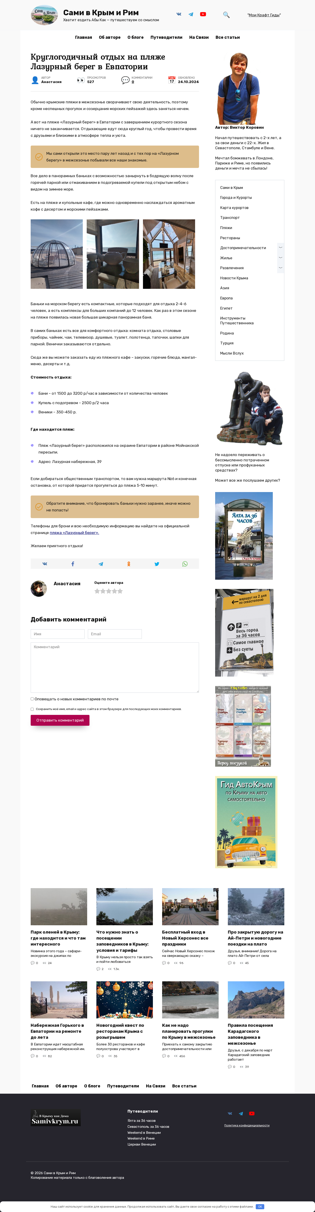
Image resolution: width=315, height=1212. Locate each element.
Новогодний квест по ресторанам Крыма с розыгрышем (120, 1031)
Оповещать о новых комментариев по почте (77, 699)
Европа (226, 298)
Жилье (226, 258)
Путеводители (166, 37)
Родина (227, 333)
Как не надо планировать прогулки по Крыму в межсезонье (189, 1031)
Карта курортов (234, 208)
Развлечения (232, 268)
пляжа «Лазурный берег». (74, 532)
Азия (224, 288)
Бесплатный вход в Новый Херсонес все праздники (185, 938)
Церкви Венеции (142, 1144)
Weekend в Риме (141, 1138)
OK (260, 1206)
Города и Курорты (236, 197)
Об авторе (110, 37)
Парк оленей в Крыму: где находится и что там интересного (58, 938)
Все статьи (228, 37)
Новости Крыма (234, 278)
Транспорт (230, 217)
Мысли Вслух (232, 353)
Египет (226, 308)
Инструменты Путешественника (237, 320)
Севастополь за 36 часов (148, 1127)
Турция (227, 343)
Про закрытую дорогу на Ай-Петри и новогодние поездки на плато (255, 938)
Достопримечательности (243, 248)
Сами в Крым (231, 187)
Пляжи (226, 228)
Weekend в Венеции (144, 1133)
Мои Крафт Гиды (264, 15)
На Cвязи (199, 37)
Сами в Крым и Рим (101, 12)
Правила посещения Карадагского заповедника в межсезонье (250, 1034)
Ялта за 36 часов (142, 1121)
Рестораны (230, 238)
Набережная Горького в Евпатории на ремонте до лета (57, 1031)
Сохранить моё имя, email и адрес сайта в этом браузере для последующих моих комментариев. (109, 709)
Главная (83, 37)
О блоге (136, 37)
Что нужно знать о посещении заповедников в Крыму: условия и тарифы (122, 941)
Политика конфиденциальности (247, 1125)
